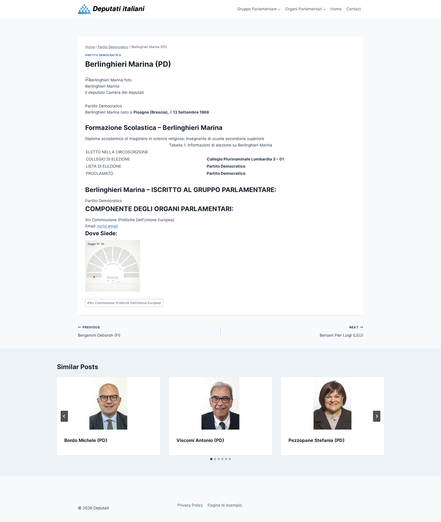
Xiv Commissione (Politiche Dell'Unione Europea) (124, 303)
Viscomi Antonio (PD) (200, 440)
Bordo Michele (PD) (85, 440)
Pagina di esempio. (225, 505)
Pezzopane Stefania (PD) (316, 440)
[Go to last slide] (64, 416)
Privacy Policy (190, 505)
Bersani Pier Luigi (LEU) (341, 331)
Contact (353, 9)
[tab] (211, 459)
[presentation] (108, 403)
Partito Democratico (103, 55)
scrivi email (107, 226)
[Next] (376, 416)
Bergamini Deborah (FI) (99, 331)
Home (336, 9)
